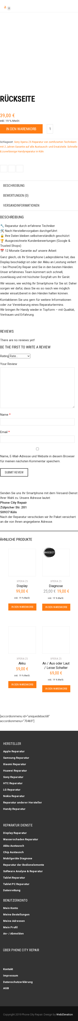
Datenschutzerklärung (18, 982)
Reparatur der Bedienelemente (23, 864)
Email (3, 432)
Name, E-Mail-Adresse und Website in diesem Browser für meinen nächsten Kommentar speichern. (37, 458)
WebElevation (64, 1014)
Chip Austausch (13, 852)
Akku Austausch (13, 845)
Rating (4, 356)
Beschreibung (14, 186)
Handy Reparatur (14, 808)
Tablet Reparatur (14, 877)
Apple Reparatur (14, 751)
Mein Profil (10, 927)
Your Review (8, 364)
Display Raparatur (15, 832)
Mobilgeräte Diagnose (17, 858)
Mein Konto (10, 908)
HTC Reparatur (13, 783)
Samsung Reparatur (16, 757)
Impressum (10, 975)
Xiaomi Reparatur (14, 764)
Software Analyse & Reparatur (23, 871)
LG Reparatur (12, 789)
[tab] (39, 186)
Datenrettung (11, 890)
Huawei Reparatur (15, 770)
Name (4, 415)
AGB (6, 988)
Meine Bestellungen (16, 914)
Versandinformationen (21, 205)
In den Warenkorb (21, 129)
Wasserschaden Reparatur (20, 839)
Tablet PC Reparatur (16, 884)
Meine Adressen (14, 920)
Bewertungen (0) (15, 195)
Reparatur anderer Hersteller (22, 802)
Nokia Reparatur (14, 796)
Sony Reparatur (13, 777)
